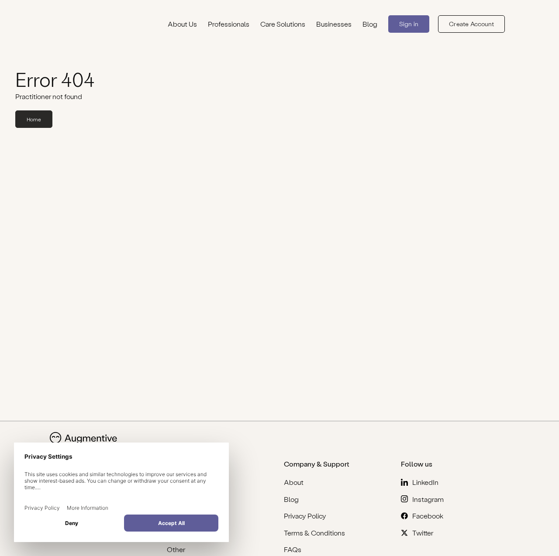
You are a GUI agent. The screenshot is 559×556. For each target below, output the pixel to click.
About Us (182, 24)
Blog (369, 24)
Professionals (228, 24)
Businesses (334, 24)
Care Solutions (282, 24)
